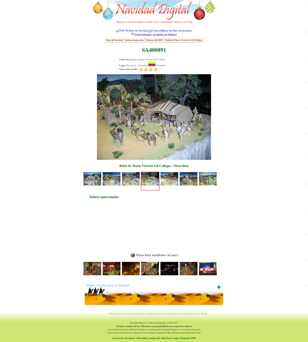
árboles (150, 22)
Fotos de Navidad (114, 40)
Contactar (130, 338)
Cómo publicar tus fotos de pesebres (172, 30)
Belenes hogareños (134, 40)
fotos (157, 22)
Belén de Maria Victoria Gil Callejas (183, 40)
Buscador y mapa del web (151, 338)
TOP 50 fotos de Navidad (133, 30)
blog (190, 22)
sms (185, 22)
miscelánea (167, 22)
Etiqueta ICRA (188, 338)
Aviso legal (172, 338)
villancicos (122, 22)
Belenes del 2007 (154, 40)
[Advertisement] (104, 227)
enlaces (178, 22)
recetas (132, 22)
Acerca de (117, 338)
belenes (141, 22)
